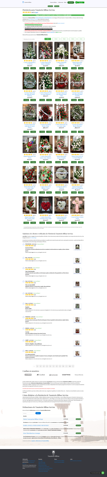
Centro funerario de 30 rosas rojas (61, 125)
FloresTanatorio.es (31, 460)
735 (69, 366)
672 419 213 (67, 15)
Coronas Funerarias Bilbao (59, 460)
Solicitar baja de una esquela (43, 469)
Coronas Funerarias (39, 17)
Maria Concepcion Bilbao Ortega (33, 419)
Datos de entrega (41, 462)
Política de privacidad (42, 465)
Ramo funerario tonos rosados (61, 157)
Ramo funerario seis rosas (30, 157)
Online (33, 68)
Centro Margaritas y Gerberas (30, 63)
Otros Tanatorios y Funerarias (75, 460)
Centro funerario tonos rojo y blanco (45, 157)
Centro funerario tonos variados (45, 63)
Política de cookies (41, 463)
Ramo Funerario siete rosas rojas (30, 217)
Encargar (27, 68)
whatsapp (59, 32)
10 (63, 366)
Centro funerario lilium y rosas (45, 187)
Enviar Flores (50, 6)
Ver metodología (33, 237)
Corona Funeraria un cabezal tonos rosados (77, 94)
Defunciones (60, 2)
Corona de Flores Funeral (61, 187)
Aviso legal (40, 460)
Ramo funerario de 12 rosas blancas (77, 156)
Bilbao (65, 2)
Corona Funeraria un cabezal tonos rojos (61, 94)
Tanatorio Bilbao (27, 2)
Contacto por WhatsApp (43, 471)
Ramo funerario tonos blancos (77, 63)
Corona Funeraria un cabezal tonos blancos (29, 94)
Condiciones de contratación (43, 466)
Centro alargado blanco (61, 63)
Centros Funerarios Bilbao (59, 462)
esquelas (33, 440)
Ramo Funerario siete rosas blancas (77, 187)
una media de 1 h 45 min (33, 19)
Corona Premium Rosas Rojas (45, 125)
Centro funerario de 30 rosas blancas (46, 93)
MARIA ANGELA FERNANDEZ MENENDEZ (36, 425)
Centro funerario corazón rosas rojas (45, 217)
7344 (36, 12)
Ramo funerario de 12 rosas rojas (29, 187)
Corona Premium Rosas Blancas (77, 125)
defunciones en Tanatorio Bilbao (42, 440)
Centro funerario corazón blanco (61, 217)
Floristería (71, 2)
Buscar (38, 413)
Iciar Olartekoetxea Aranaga (31, 433)
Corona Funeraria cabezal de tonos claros (29, 126)
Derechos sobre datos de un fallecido (45, 468)
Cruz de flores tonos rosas (77, 217)
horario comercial (61, 23)
